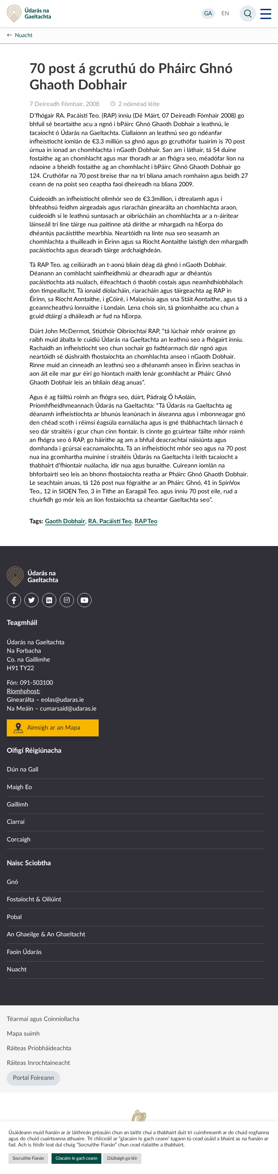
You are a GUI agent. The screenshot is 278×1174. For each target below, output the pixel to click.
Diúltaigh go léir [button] (122, 1158)
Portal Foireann (33, 1078)
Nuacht (24, 35)
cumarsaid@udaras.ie (68, 709)
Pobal (14, 917)
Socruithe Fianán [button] (28, 1158)
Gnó (12, 882)
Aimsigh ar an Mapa (53, 728)
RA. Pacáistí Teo (110, 521)
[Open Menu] (265, 13)
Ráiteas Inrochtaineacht (38, 1063)
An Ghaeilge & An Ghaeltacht (46, 935)
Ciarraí (15, 822)
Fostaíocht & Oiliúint (34, 900)
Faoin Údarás (24, 952)
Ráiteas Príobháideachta (39, 1048)
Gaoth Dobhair (65, 521)
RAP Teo (146, 521)
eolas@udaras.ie (62, 700)
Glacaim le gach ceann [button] (76, 1158)
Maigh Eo (19, 787)
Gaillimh (17, 805)
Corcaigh (19, 840)
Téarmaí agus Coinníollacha (43, 1019)
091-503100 (36, 683)
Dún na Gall (22, 770)
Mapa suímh (23, 1034)
